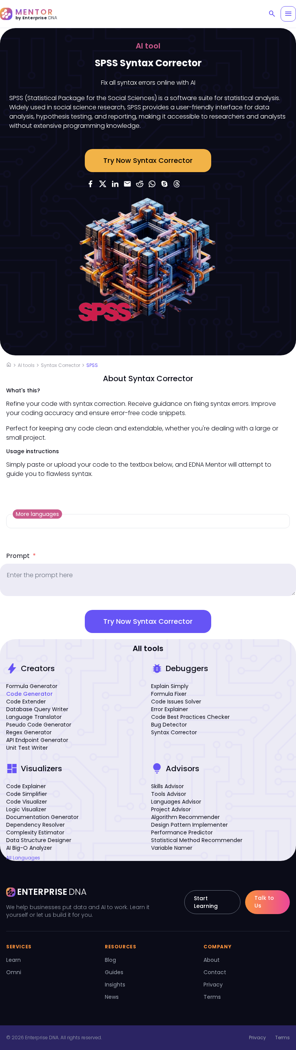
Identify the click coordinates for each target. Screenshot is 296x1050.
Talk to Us (264, 901)
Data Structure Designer (38, 840)
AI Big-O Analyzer (29, 848)
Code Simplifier (26, 794)
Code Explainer (26, 786)
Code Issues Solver (176, 701)
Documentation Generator (42, 817)
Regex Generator (29, 732)
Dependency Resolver (35, 825)
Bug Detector (169, 724)
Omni (13, 972)
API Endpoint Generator (37, 740)
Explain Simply (169, 686)
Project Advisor (171, 809)
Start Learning (206, 902)
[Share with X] (102, 183)
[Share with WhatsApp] (151, 183)
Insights (115, 984)
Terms (212, 997)
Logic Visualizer (26, 809)
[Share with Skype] (164, 183)
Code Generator (29, 694)
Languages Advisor (176, 802)
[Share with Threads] (176, 183)
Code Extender (26, 701)
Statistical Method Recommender (196, 840)
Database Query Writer (37, 709)
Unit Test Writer (27, 748)
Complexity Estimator (35, 832)
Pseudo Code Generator (38, 724)
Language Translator (34, 717)
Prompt (21, 555)
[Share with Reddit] (139, 183)
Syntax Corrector (60, 365)
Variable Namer (171, 848)
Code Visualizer (26, 802)
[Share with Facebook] (90, 183)
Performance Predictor (182, 832)
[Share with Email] (127, 183)
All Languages (23, 858)
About (212, 960)
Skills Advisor (167, 786)
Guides (114, 972)
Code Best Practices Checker (190, 717)
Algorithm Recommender (185, 817)
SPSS (92, 365)
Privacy (213, 984)
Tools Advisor (168, 794)
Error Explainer (169, 709)
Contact (215, 972)
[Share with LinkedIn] (114, 183)
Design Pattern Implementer (189, 825)
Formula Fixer (169, 694)
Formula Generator (31, 686)
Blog (110, 960)
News (112, 997)
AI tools (26, 365)
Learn (13, 960)
